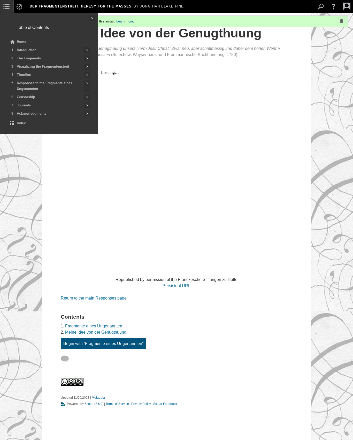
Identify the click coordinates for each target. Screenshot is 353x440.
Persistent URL (176, 286)
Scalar (89, 404)
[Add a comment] (67, 359)
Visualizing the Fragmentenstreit (43, 66)
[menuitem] (6, 6)
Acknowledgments (31, 113)
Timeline (24, 75)
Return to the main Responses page (94, 298)
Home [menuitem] (21, 42)
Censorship (26, 97)
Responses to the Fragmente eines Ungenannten (44, 86)
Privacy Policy (141, 404)
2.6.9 (98, 404)
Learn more (124, 21)
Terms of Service (117, 404)
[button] (333, 6)
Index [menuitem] (21, 123)
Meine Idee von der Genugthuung (95, 332)
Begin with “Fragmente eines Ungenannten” (103, 343)
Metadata (98, 397)
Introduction (26, 50)
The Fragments (29, 58)
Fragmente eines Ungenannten (93, 326)
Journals (24, 105)
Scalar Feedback (165, 404)
